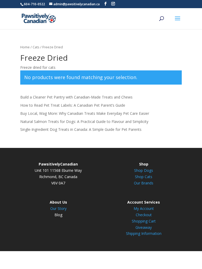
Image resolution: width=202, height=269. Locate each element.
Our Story (58, 208)
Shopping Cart (144, 221)
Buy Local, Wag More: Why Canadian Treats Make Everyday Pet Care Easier (84, 113)
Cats (36, 47)
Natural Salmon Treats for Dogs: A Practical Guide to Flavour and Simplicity (84, 121)
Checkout (144, 214)
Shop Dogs (143, 170)
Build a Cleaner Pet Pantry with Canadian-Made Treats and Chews (76, 97)
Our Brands (143, 182)
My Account (144, 208)
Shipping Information (143, 233)
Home (25, 47)
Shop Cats (143, 176)
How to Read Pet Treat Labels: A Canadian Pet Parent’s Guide (72, 105)
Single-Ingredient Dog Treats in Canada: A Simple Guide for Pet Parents (81, 129)
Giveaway (143, 227)
